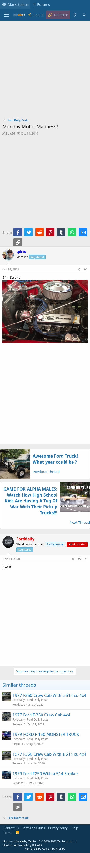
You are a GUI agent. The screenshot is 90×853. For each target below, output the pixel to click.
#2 (80, 559)
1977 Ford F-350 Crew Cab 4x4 (41, 714)
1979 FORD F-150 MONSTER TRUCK (45, 734)
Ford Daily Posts (37, 700)
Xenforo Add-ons (22, 845)
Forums (43, 4)
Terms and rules (33, 828)
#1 (86, 269)
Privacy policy (58, 828)
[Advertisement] (45, 71)
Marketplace (18, 4)
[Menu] (6, 15)
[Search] (84, 14)
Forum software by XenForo (38, 841)
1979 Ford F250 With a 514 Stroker (45, 773)
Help (74, 828)
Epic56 (10, 133)
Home (7, 832)
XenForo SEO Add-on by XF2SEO (45, 848)
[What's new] (74, 14)
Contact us (11, 828)
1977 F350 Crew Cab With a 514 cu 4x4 (49, 695)
